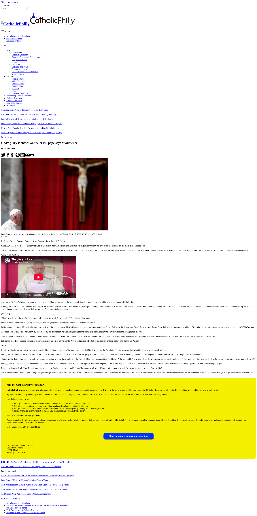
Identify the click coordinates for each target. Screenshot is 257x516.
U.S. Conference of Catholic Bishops (22, 510)
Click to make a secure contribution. (128, 436)
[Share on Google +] (13, 156)
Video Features (18, 81)
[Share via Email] (27, 156)
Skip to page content (9, 2)
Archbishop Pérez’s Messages (19, 96)
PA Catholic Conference (16, 508)
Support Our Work (14, 100)
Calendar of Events (20, 67)
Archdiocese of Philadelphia (18, 36)
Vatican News (18, 74)
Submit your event (19, 69)
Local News (17, 52)
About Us (10, 105)
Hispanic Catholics (20, 93)
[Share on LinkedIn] (22, 156)
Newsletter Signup (14, 103)
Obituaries (16, 64)
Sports (14, 62)
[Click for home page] (38, 23)
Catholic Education (20, 55)
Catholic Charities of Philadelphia (26, 57)
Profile (14, 91)
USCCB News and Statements (25, 71)
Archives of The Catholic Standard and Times (25, 512)
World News (6, 137)
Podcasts (15, 88)
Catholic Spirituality (20, 86)
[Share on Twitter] (3, 156)
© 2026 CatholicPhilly (10, 498)
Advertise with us (13, 41)
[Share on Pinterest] (18, 156)
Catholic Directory (14, 98)
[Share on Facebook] (8, 156)
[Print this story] (32, 156)
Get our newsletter (14, 38)
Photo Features (18, 79)
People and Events (19, 59)
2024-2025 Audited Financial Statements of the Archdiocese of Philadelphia (38, 505)
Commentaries (18, 84)
